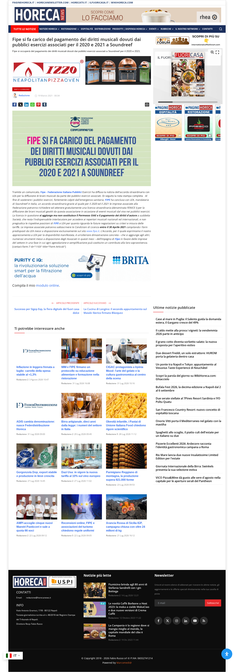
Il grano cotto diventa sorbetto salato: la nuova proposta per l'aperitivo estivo (186, 343)
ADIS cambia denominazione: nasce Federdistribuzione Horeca (35, 425)
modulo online (47, 285)
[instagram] (177, 621)
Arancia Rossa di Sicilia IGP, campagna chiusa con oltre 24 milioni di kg (125, 527)
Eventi (152, 28)
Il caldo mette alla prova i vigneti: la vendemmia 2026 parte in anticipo (186, 332)
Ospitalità (87, 28)
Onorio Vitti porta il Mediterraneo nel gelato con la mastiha (188, 422)
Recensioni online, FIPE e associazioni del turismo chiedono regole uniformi (78, 527)
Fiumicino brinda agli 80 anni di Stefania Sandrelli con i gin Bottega (127, 588)
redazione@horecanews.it (38, 597)
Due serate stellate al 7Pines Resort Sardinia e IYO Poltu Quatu (188, 399)
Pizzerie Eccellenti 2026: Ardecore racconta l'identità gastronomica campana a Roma (183, 445)
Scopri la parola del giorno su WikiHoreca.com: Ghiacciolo (186, 377)
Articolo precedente (67, 303)
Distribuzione (103, 28)
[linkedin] (186, 621)
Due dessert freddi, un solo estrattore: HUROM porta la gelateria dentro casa (186, 354)
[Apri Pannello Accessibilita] (226, 653)
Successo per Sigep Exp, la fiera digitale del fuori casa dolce (46, 310)
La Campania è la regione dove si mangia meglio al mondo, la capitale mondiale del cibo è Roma (128, 630)
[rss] (204, 621)
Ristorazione (69, 28)
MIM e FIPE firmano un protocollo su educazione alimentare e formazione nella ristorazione (80, 373)
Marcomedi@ (124, 662)
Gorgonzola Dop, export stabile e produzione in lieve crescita (36, 474)
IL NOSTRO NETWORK (186, 28)
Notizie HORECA (48, 28)
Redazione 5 (112, 434)
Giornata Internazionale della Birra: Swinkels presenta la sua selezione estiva (184, 467)
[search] (220, 29)
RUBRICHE (166, 28)
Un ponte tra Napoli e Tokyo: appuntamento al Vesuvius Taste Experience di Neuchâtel (186, 366)
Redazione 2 (22, 379)
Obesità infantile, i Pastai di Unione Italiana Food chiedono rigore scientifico (126, 425)
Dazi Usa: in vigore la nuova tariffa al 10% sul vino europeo (80, 474)
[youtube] (195, 621)
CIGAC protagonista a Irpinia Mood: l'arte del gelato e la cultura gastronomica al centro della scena (126, 373)
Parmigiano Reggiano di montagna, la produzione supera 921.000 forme (122, 476)
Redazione (66, 383)
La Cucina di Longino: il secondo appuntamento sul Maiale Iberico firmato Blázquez (115, 310)
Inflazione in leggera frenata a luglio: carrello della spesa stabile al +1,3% (35, 371)
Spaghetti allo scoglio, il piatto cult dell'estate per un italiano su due (187, 433)
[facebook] (158, 621)
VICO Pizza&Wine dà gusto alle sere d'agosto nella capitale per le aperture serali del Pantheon (188, 479)
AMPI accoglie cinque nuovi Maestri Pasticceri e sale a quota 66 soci (34, 527)
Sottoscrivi (213, 603)
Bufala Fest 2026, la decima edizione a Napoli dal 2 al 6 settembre (188, 388)
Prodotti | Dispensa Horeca (128, 28)
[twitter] (167, 621)
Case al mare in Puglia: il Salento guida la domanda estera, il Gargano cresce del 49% (188, 320)
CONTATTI (207, 28)
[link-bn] (143, 15)
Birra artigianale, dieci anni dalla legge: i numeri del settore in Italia (81, 425)
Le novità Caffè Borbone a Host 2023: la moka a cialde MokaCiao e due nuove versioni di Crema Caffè (128, 608)
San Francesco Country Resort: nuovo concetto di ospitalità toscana (188, 411)
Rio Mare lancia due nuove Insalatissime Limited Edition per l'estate (187, 456)
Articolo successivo (95, 303)
